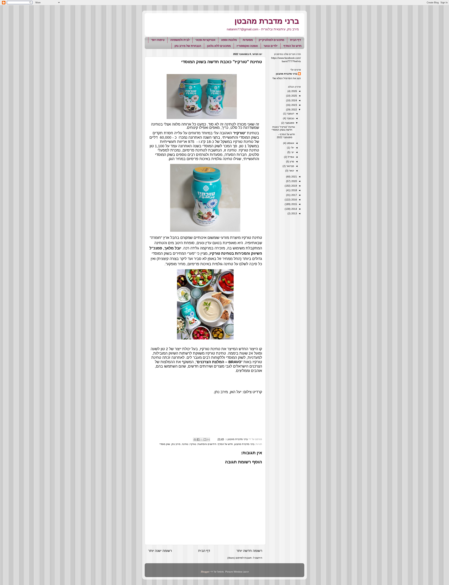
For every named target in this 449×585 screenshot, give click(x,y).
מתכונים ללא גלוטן (219, 45)
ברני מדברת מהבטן (266, 21)
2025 (294, 95)
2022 (294, 109)
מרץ (291, 161)
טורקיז (193, 444)
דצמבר (290, 113)
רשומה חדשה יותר (249, 551)
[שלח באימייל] (208, 439)
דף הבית (295, 39)
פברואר (290, 166)
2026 (294, 91)
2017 (294, 195)
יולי (292, 147)
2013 (294, 213)
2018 (294, 190)
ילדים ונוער (271, 45)
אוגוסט (290, 143)
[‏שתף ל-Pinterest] (195, 439)
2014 (294, 209)
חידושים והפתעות (206, 444)
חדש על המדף (292, 45)
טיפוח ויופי (158, 39)
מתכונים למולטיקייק (271, 39)
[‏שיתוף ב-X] (201, 439)
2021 (294, 176)
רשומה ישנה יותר (160, 551)
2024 (294, 100)
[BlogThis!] (205, 439)
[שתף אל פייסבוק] (198, 439)
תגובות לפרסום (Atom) (239, 558)
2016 (294, 199)
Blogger (205, 571)
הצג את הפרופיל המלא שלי (286, 78)
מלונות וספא (229, 39)
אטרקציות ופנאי (205, 39)
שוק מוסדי (164, 444)
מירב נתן (175, 444)
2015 (294, 204)
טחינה (185, 444)
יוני (292, 152)
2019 (294, 185)
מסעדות (248, 39)
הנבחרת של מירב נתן (188, 45)
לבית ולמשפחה (180, 39)
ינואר (291, 170)
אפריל (290, 157)
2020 (294, 181)
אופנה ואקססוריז (247, 45)
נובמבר (290, 118)
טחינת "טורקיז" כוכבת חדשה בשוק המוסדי (283, 128)
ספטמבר (289, 123)
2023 (294, 105)
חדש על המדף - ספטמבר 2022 (286, 135)
